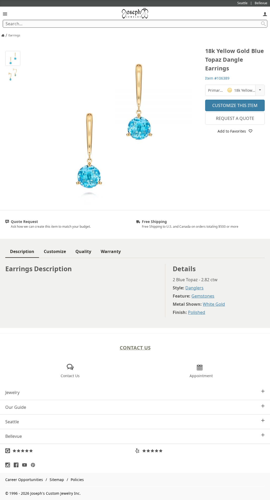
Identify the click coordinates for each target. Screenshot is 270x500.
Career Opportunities (24, 479)
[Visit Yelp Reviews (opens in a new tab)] (200, 450)
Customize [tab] (55, 251)
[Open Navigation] (5, 14)
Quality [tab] (83, 251)
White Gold (214, 304)
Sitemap (57, 479)
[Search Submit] (263, 24)
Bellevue (13, 436)
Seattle (12, 422)
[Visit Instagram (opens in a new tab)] (9, 465)
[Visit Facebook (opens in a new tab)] (17, 465)
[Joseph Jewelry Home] (2, 35)
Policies (77, 479)
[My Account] (265, 14)
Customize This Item (235, 105)
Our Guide (15, 407)
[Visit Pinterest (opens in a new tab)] (34, 465)
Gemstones (202, 296)
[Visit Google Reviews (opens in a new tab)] (70, 450)
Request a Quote (235, 118)
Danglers (194, 288)
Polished (196, 312)
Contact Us (135, 347)
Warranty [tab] (111, 251)
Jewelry (12, 392)
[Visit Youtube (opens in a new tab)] (26, 465)
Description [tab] (22, 251)
